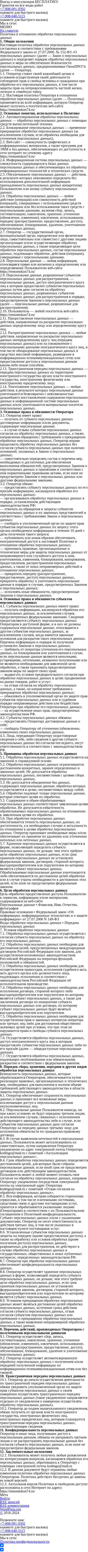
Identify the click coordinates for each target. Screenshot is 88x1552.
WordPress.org (10, 1509)
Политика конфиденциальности (24, 1541)
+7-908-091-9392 (12, 9)
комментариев (14, 1505)
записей (10, 1502)
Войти (5, 1498)
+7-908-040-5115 (12, 16)
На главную (9, 30)
